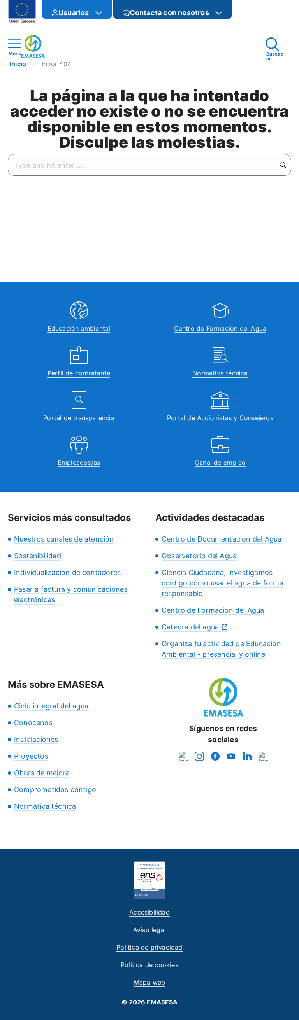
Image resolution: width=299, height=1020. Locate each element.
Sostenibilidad (37, 556)
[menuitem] (77, 9)
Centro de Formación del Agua (220, 328)
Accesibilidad (149, 912)
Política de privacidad (149, 947)
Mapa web (149, 982)
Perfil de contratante (78, 373)
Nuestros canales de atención (64, 539)
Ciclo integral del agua (51, 706)
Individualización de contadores (67, 572)
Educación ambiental (79, 328)
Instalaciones (36, 739)
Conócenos (33, 723)
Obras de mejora (42, 773)
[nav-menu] (98, 12)
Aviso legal (149, 930)
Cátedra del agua (190, 627)
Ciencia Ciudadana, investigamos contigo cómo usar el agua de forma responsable (222, 583)
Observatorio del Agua (199, 556)
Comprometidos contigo (55, 789)
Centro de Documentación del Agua (221, 539)
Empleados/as (79, 462)
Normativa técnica (220, 373)
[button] (247, 12)
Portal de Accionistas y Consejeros (220, 418)
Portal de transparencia (78, 418)
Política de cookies (149, 965)
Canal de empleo (220, 462)
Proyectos (31, 756)
